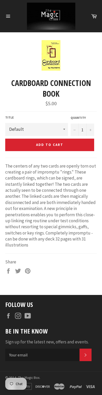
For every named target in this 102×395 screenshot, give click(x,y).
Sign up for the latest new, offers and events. (47, 342)
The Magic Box (28, 377)
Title (9, 117)
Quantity (78, 118)
